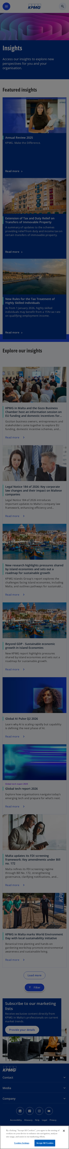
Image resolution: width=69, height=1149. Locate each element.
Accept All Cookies (44, 1143)
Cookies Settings (21, 1143)
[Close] (63, 1130)
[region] (34, 1137)
